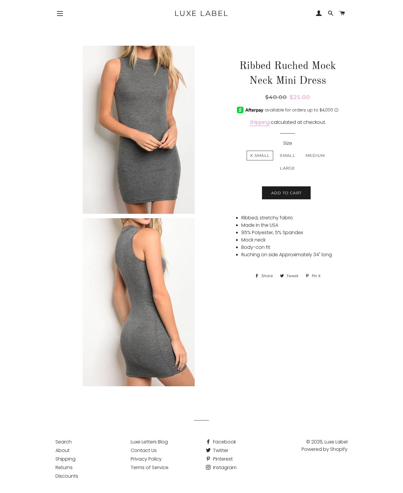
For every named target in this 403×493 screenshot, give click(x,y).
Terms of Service (149, 467)
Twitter (220, 450)
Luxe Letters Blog (149, 441)
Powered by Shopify (325, 449)
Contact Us (144, 450)
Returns (64, 467)
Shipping (260, 122)
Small (287, 155)
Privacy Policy (146, 459)
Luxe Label (201, 13)
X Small (260, 155)
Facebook (224, 441)
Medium (315, 155)
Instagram (224, 467)
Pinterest (222, 459)
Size (287, 143)
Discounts (66, 476)
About (62, 450)
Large (287, 168)
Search (63, 441)
